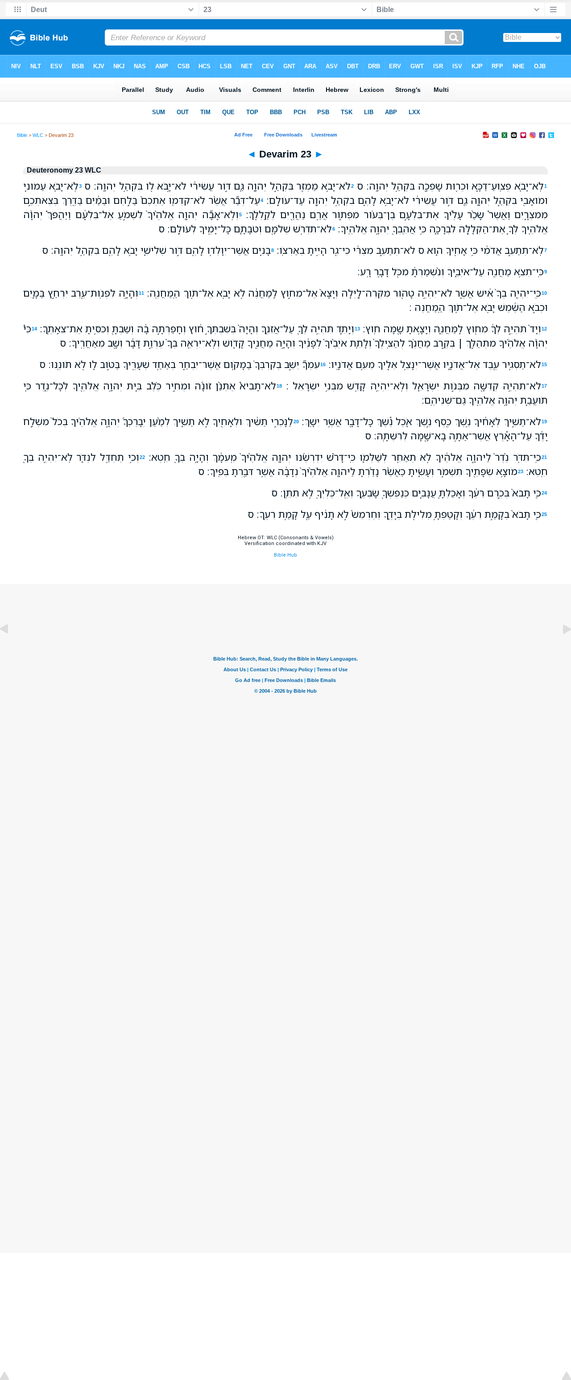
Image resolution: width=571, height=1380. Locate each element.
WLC (38, 135)
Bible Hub (285, 555)
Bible (22, 135)
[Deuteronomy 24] (560, 649)
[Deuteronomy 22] (11, 649)
